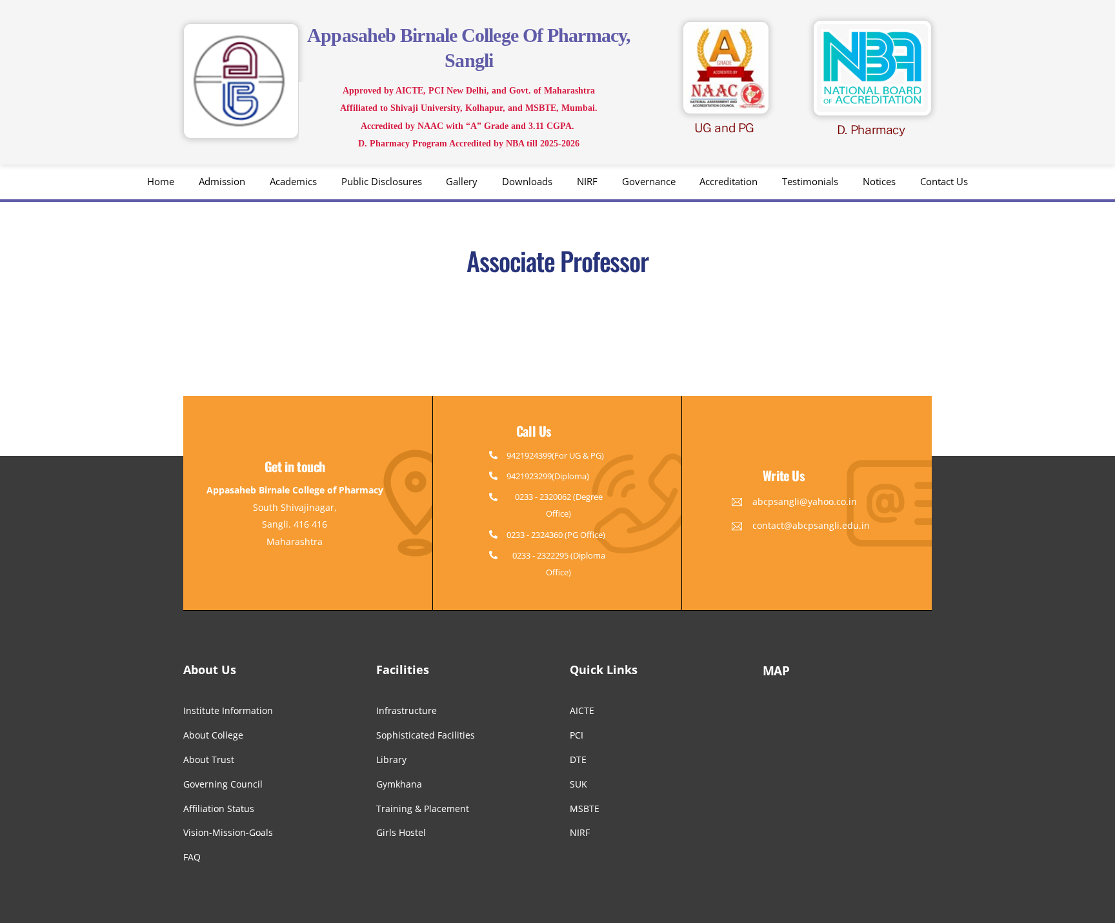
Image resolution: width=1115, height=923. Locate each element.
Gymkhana (399, 784)
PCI (576, 735)
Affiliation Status (218, 808)
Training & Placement (422, 808)
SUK (578, 784)
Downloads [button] (527, 181)
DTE (578, 759)
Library (391, 759)
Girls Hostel (401, 832)
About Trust (208, 759)
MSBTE (584, 808)
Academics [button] (293, 181)
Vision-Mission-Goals (228, 832)
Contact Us (944, 181)
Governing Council (223, 784)
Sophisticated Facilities (425, 735)
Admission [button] (222, 181)
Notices (879, 181)
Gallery (461, 181)
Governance (649, 181)
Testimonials (810, 181)
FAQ (192, 857)
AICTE (582, 710)
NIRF (587, 181)
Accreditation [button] (728, 181)
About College (213, 735)
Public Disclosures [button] (381, 181)
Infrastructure (406, 710)
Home (160, 181)
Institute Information (228, 710)
